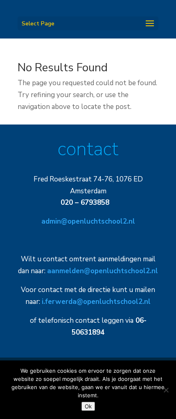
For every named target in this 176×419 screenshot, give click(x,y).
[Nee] (166, 390)
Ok (88, 406)
